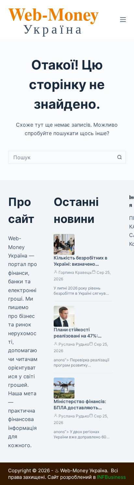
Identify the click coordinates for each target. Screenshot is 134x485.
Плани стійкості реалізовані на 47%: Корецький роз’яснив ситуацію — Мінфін (77, 339)
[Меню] (123, 20)
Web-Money (53, 13)
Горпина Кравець (75, 272)
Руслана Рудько (74, 344)
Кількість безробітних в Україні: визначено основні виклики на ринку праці (82, 267)
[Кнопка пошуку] (119, 157)
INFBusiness (111, 477)
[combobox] (61, 157)
